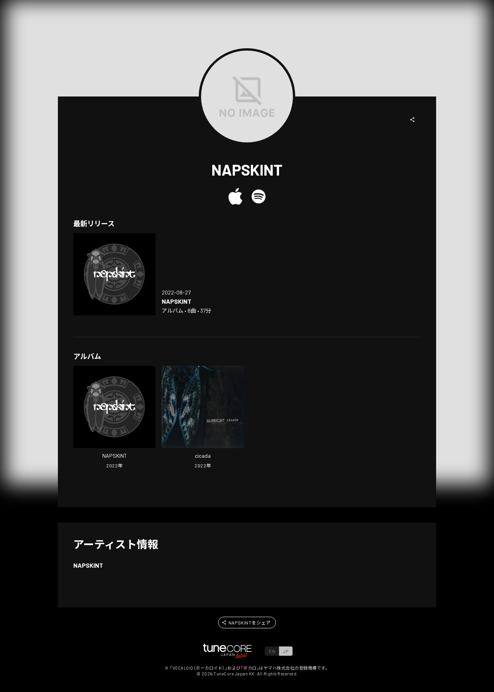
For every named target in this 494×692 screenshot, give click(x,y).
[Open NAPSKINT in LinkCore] (114, 274)
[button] (412, 119)
